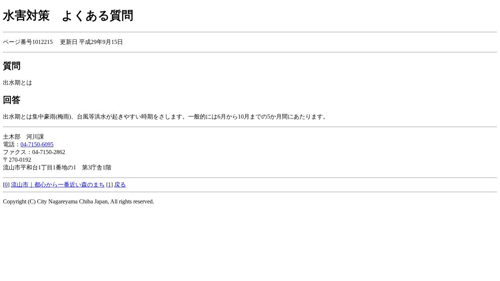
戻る (120, 184)
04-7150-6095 (36, 144)
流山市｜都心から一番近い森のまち (58, 184)
